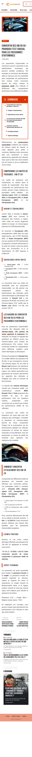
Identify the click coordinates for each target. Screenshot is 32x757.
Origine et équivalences (15, 110)
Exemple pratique (13, 131)
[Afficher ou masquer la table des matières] (22, 100)
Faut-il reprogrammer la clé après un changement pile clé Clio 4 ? (16, 656)
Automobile (8, 637)
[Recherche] (26, 4)
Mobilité (5, 41)
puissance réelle (8, 86)
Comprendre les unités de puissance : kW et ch (14, 105)
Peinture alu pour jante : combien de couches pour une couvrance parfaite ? (15, 692)
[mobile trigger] (3, 4)
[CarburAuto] (13, 4)
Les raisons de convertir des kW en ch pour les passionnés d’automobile (16, 120)
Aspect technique (13, 135)
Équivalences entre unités (15, 114)
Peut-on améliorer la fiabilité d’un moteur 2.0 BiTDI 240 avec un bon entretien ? (16, 641)
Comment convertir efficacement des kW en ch (14, 126)
